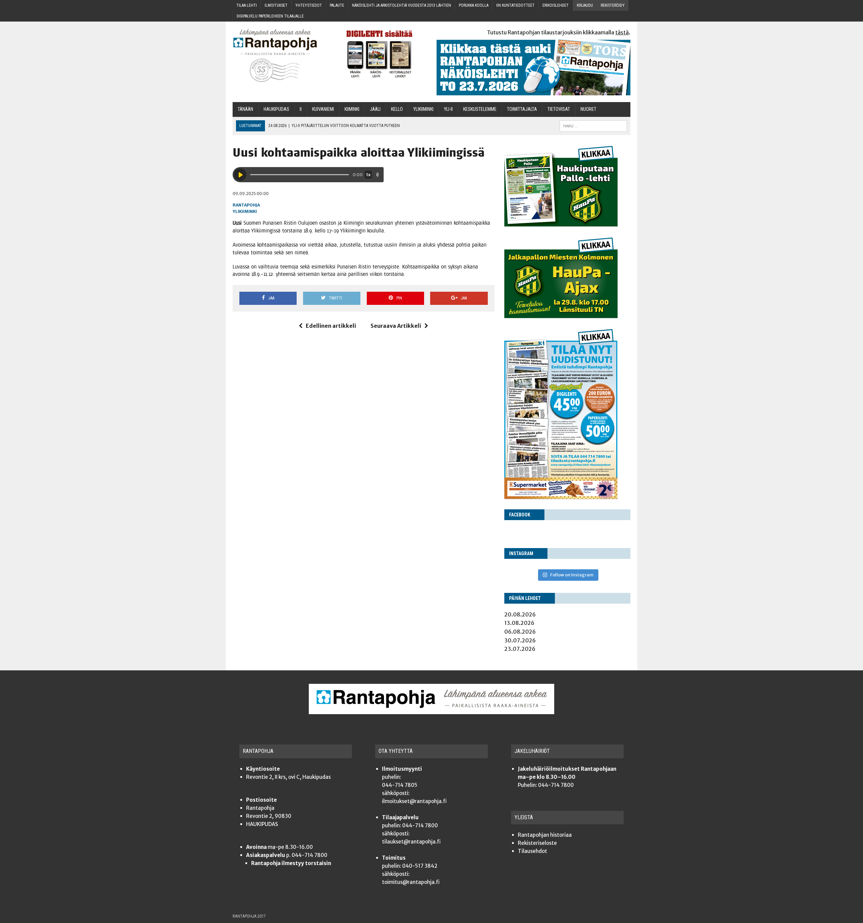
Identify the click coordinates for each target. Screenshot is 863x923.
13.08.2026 (519, 622)
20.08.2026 (520, 614)
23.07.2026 (519, 648)
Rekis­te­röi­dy (613, 5)
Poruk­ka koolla (473, 5)
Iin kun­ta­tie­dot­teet (515, 5)
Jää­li (375, 109)
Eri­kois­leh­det (555, 5)
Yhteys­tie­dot (308, 5)
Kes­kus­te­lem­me (480, 109)
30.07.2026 (520, 640)
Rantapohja (246, 205)
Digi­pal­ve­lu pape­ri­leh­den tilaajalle (270, 16)
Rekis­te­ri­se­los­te (537, 843)
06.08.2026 (520, 631)
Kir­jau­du (585, 5)
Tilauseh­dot (532, 851)
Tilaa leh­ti (246, 5)
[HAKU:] (593, 125)
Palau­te (337, 5)
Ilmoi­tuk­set (276, 5)
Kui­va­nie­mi (323, 109)
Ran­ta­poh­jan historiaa (545, 835)
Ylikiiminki (245, 211)
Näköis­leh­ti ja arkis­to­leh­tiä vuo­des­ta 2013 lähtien (401, 5)
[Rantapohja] (280, 55)
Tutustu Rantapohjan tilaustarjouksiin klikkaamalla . (558, 32)
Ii (301, 109)
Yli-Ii (448, 109)
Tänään (245, 109)
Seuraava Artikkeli (395, 325)
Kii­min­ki (352, 109)
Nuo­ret (588, 109)
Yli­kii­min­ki (423, 109)
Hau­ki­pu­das (276, 109)
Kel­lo (397, 109)
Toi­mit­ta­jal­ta (522, 109)
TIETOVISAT (558, 109)
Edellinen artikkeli (331, 325)
